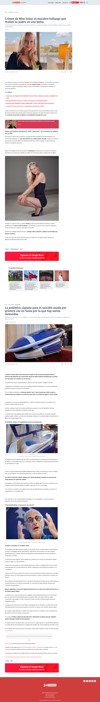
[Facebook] (65, 72)
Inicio (6, 12)
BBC (11, 660)
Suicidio (7, 660)
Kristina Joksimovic (14, 249)
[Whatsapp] (62, 72)
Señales (75, 2)
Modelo (7, 249)
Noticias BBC (58, 2)
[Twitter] (68, 72)
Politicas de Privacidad (50, 697)
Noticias (16, 12)
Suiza (21, 249)
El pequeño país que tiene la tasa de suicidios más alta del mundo (23, 657)
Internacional (51, 2)
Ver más (19, 124)
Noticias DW (65, 2)
